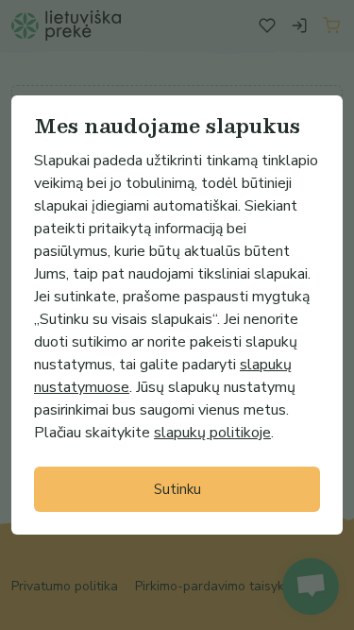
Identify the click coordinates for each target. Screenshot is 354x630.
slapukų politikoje (212, 432)
